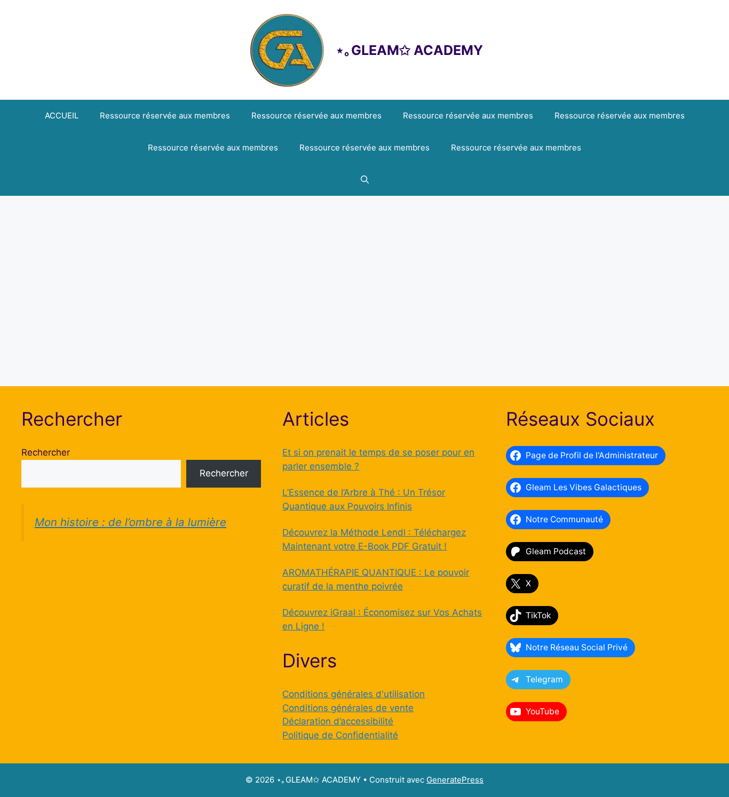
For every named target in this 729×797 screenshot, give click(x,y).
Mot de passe (270, 255)
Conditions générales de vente (348, 708)
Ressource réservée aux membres (165, 115)
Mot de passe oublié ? (364, 364)
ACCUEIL (61, 115)
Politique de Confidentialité (340, 735)
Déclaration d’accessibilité (337, 721)
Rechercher (45, 452)
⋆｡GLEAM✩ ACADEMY (409, 50)
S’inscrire (427, 333)
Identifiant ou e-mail (283, 209)
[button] (364, 180)
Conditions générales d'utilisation (353, 694)
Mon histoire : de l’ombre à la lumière (130, 522)
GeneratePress (455, 780)
